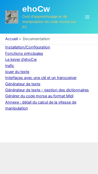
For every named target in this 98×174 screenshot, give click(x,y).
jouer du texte (17, 71)
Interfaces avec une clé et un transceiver (41, 77)
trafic (9, 65)
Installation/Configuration (27, 47)
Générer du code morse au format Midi (39, 96)
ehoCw (36, 9)
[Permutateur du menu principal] (87, 16)
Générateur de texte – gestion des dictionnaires (47, 90)
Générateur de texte (22, 84)
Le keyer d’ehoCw (21, 59)
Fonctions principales (24, 53)
